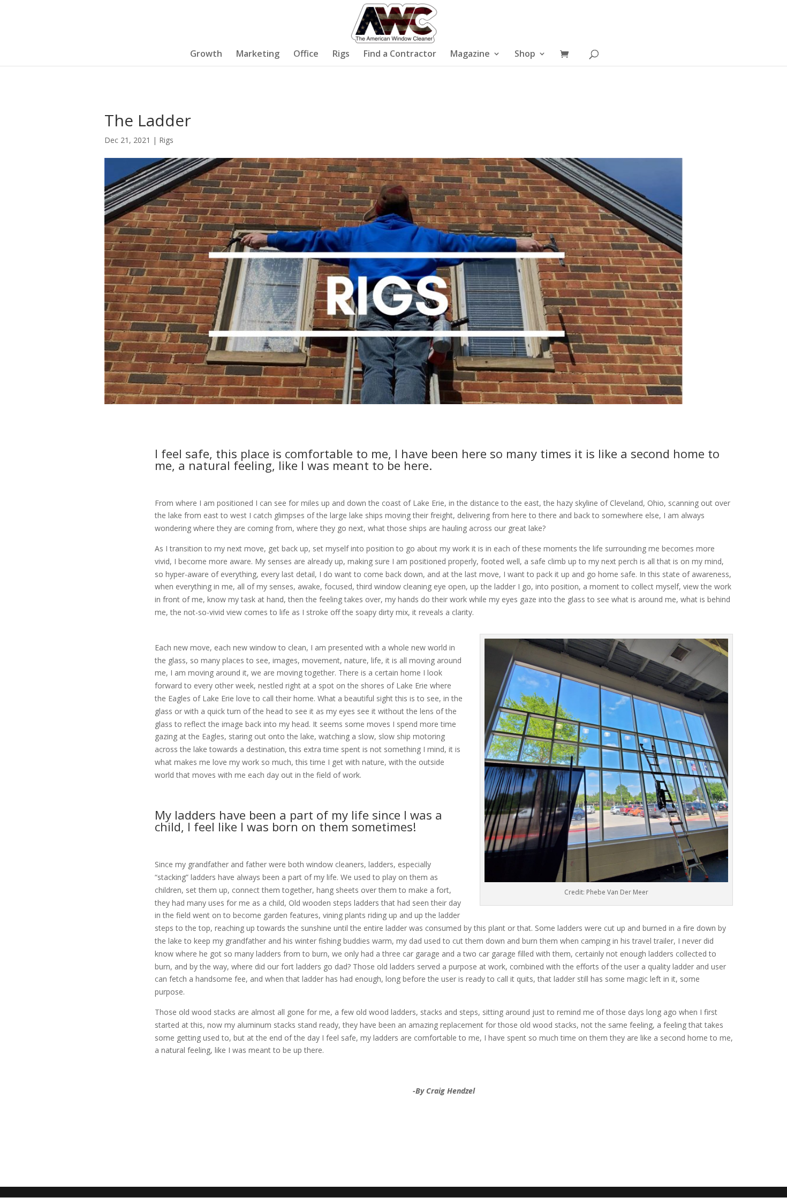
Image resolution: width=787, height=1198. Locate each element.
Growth (206, 54)
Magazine (470, 54)
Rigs (341, 54)
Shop (524, 54)
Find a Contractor (400, 54)
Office (306, 54)
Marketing (257, 54)
